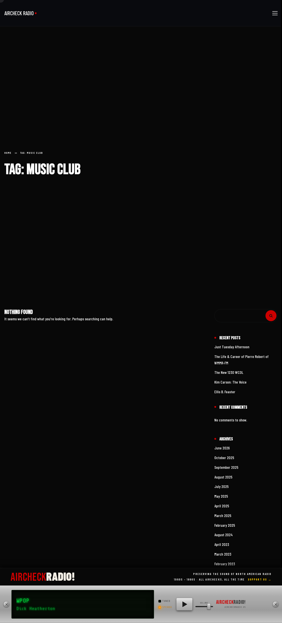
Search (270, 318)
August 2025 (223, 479)
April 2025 (221, 508)
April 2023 (221, 546)
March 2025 (222, 517)
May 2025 (221, 498)
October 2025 (224, 460)
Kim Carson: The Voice (230, 384)
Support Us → (259, 579)
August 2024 (223, 537)
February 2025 (224, 527)
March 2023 (222, 556)
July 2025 (221, 488)
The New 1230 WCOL (228, 374)
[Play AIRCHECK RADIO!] (184, 604)
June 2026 (222, 450)
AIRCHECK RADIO (19, 13)
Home (7, 155)
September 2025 (226, 469)
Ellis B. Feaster (224, 394)
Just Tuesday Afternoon (231, 349)
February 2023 (224, 566)
